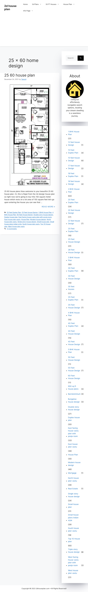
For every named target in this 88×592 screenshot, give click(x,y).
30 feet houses (71, 287)
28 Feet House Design (74, 251)
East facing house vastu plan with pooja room (35, 217)
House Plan (67, 4)
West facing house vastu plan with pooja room (73, 561)
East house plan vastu (12, 219)
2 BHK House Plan (74, 190)
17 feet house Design (74, 167)
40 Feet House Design (74, 332)
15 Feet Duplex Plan (73, 151)
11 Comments (12, 229)
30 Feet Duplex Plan (73, 269)
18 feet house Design (74, 182)
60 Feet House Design (25, 215)
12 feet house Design (74, 143)
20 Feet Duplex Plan (73, 201)
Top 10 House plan (74, 540)
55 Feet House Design (74, 369)
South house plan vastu (30, 224)
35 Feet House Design (74, 306)
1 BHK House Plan (73, 133)
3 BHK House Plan (45, 212)
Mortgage (72, 473)
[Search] (81, 58)
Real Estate (73, 489)
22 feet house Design (74, 222)
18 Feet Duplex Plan (73, 174)
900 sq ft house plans (73, 387)
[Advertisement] (44, 31)
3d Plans (35, 4)
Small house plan (43, 222)
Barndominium (74, 394)
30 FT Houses (51, 4)
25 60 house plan (19, 75)
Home (25, 4)
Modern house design (38, 219)
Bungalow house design (74, 400)
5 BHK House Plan (74, 350)
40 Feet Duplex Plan (73, 324)
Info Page (26, 11)
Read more (47, 207)
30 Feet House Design (74, 277)
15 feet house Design (74, 159)
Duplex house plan (11, 217)
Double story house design (43, 215)
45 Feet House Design (74, 343)
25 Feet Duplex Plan (14, 212)
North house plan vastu (73, 479)
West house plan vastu (16, 226)
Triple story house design (74, 550)
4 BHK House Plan (74, 314)
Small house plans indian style (73, 517)
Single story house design (26, 222)
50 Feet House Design (74, 358)
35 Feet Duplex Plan (73, 298)
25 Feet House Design (30, 212)
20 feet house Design (74, 211)
